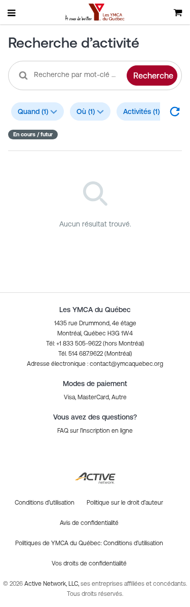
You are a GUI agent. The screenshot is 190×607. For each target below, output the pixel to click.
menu (12, 13)
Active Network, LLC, (52, 583)
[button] (95, 363)
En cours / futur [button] (33, 134)
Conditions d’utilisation (133, 543)
